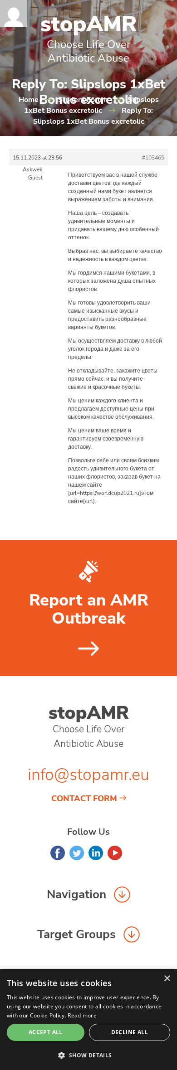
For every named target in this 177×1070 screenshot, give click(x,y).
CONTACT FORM (84, 798)
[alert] (88, 1019)
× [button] (166, 978)
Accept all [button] (46, 1032)
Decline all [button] (129, 1032)
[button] (88, 1055)
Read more (82, 1015)
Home (29, 100)
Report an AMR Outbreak (88, 609)
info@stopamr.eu (88, 775)
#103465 (153, 157)
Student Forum (83, 100)
